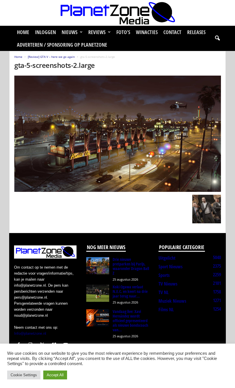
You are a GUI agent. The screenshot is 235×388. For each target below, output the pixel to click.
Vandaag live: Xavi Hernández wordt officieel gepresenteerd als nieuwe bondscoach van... (130, 320)
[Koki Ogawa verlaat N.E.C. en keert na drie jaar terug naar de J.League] (97, 293)
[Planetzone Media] (117, 13)
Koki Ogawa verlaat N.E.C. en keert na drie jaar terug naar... (130, 291)
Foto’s (123, 32)
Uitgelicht (166, 258)
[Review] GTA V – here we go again (51, 57)
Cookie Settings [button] (24, 375)
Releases (196, 32)
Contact (172, 32)
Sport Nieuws (170, 266)
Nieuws (69, 32)
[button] (217, 38)
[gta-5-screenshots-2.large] (117, 134)
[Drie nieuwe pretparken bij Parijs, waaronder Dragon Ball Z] (97, 265)
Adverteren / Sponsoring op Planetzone (62, 44)
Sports (164, 275)
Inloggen (45, 32)
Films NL (166, 309)
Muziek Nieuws (172, 301)
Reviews (96, 32)
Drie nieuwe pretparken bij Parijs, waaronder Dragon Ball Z (131, 266)
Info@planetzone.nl (30, 333)
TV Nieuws (167, 284)
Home (23, 32)
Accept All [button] (55, 375)
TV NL (163, 292)
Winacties (147, 32)
